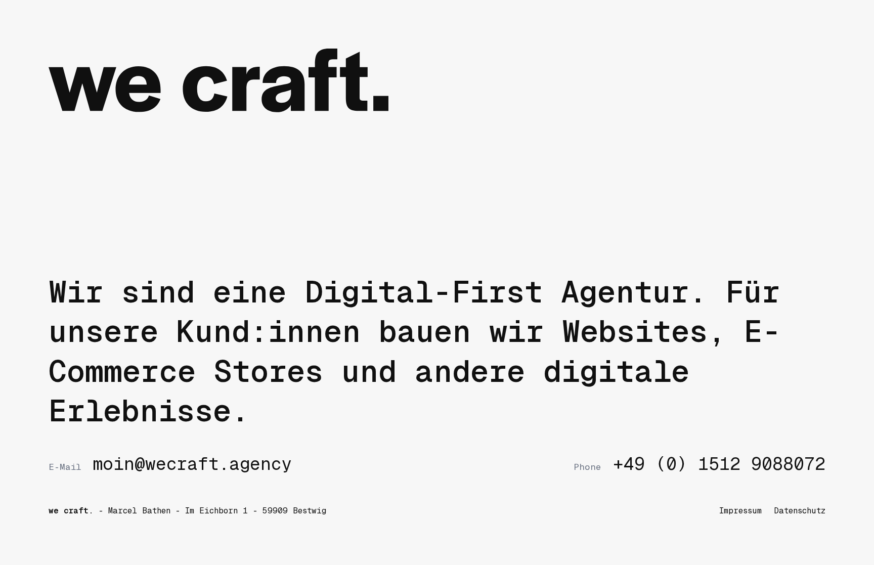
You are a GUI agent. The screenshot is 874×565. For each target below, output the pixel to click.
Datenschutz (799, 510)
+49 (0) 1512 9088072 (699, 464)
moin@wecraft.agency (170, 464)
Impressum (740, 510)
